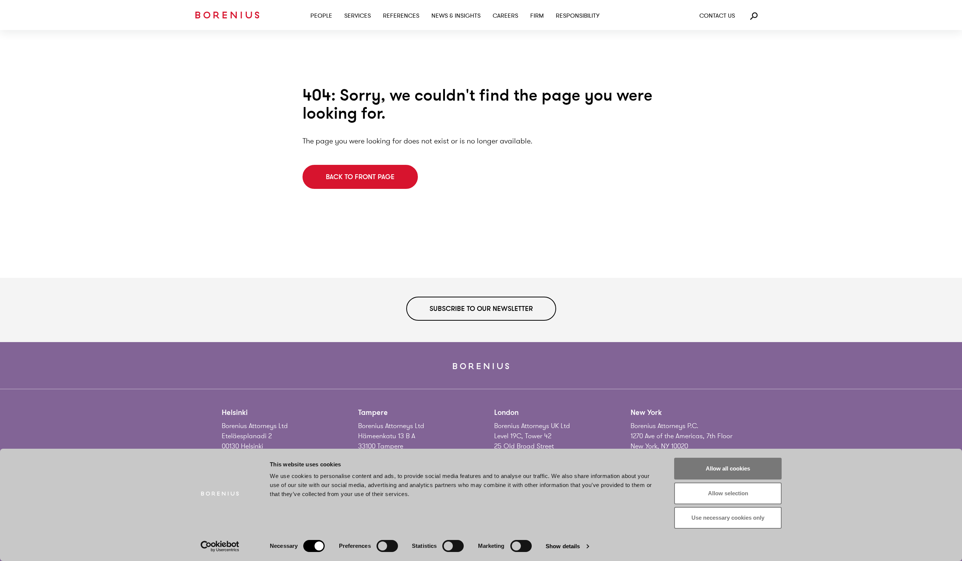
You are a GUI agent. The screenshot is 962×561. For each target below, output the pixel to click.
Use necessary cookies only (727, 517)
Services (357, 16)
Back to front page (360, 176)
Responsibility (577, 16)
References (401, 16)
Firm (537, 16)
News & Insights (456, 16)
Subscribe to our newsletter (481, 308)
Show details (563, 546)
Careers (505, 16)
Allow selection (728, 493)
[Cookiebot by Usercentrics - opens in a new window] (220, 546)
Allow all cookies (728, 468)
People (321, 16)
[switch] (387, 546)
